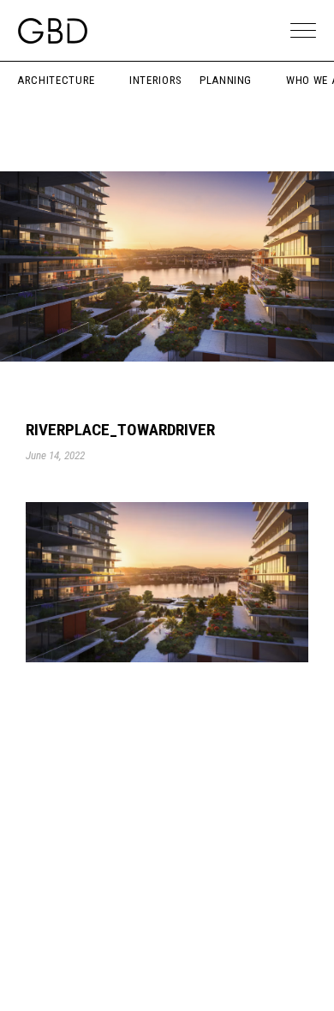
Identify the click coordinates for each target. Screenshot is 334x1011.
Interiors (155, 80)
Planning (226, 80)
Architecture (56, 80)
